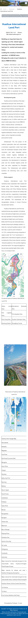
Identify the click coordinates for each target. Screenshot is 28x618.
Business (11, 9)
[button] (26, 3)
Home (4, 9)
